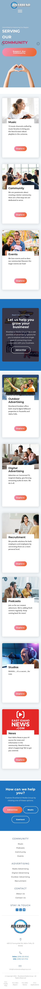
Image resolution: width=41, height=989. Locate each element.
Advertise (21, 350)
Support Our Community (19, 52)
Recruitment (20, 881)
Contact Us (21, 898)
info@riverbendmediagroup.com (20, 969)
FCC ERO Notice (25, 984)
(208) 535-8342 (20, 957)
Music (31, 810)
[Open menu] (20, 11)
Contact (20, 819)
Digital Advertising (20, 873)
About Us (20, 894)
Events (20, 856)
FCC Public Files (6, 983)
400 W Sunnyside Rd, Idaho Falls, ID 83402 (20, 944)
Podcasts (20, 848)
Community (20, 852)
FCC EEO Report (15, 984)
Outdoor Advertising (20, 877)
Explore (20, 149)
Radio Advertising (20, 869)
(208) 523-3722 (20, 959)
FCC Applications (35, 984)
